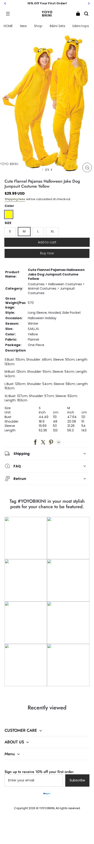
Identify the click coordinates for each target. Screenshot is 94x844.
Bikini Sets (57, 26)
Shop (38, 26)
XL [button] (52, 231)
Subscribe (77, 780)
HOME (8, 26)
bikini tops (81, 26)
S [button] (10, 231)
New (23, 26)
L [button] (38, 231)
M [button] (24, 231)
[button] (8, 13)
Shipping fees (15, 199)
